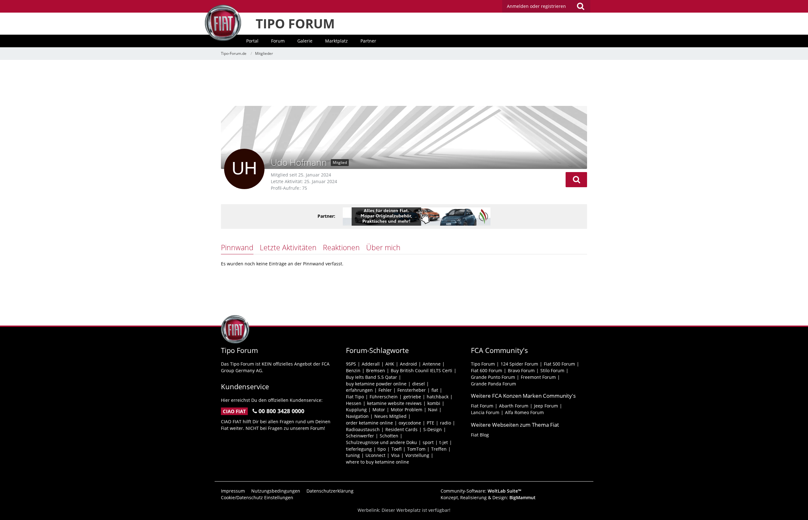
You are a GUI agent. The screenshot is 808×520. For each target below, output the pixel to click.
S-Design (432, 429)
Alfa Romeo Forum (524, 412)
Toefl (396, 449)
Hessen (353, 403)
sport (428, 442)
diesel (418, 384)
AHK (389, 364)
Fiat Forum (482, 406)
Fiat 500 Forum (559, 364)
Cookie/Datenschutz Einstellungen (257, 497)
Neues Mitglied (390, 416)
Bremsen (375, 370)
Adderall (371, 364)
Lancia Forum (485, 412)
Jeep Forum (546, 406)
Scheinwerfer (360, 436)
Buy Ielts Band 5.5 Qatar (371, 377)
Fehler (385, 390)
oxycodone (410, 423)
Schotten (389, 436)
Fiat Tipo (355, 397)
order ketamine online (369, 423)
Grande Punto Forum (493, 377)
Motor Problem (406, 410)
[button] (576, 179)
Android (408, 364)
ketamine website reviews (394, 403)
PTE (430, 423)
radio (445, 423)
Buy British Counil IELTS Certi (421, 370)
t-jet (443, 442)
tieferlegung (359, 449)
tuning (353, 455)
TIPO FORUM (295, 23)
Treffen (439, 449)
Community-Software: (481, 491)
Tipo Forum (483, 364)
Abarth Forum (513, 406)
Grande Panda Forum (493, 384)
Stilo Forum (552, 370)
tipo (381, 449)
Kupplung (356, 410)
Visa (395, 455)
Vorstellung (417, 455)
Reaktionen (341, 247)
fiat (434, 390)
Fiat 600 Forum (486, 370)
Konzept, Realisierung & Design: (488, 497)
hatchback (438, 397)
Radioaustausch (363, 429)
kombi (433, 403)
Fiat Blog (480, 435)
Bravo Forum (521, 370)
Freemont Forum (538, 377)
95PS (351, 364)
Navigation (357, 416)
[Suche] (580, 6)
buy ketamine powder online (376, 384)
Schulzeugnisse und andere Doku (381, 442)
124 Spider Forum (519, 364)
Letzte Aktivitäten (288, 247)
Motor (378, 410)
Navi (432, 410)
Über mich (383, 247)
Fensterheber (411, 390)
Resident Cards (401, 429)
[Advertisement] (404, 83)
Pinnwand (237, 247)
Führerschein (384, 397)
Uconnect (375, 455)
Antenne (432, 364)
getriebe (412, 397)
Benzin (353, 370)
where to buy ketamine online (377, 462)
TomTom (416, 449)
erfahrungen (359, 390)
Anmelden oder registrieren (536, 6)
